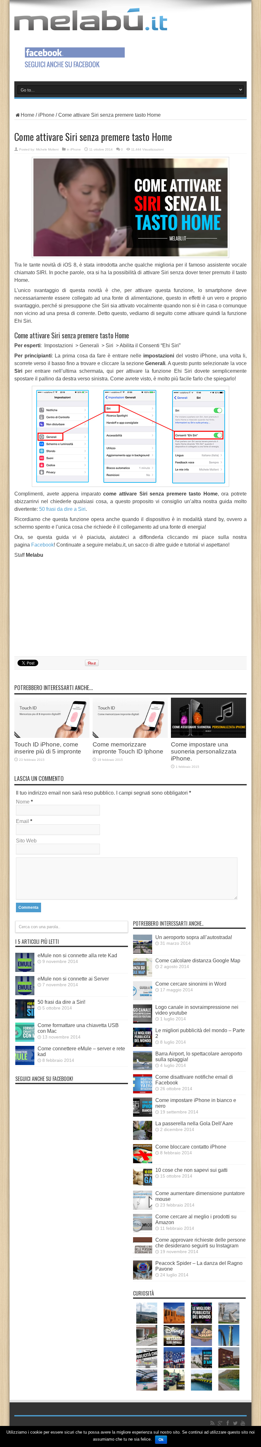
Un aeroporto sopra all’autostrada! (193, 937)
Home (27, 115)
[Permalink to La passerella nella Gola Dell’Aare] (142, 1138)
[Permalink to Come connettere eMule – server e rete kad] (24, 1063)
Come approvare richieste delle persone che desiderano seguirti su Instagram (200, 1242)
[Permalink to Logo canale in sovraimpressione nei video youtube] (142, 1022)
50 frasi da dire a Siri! (61, 1002)
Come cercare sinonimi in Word (190, 984)
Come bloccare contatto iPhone (190, 1147)
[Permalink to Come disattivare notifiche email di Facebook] (142, 1091)
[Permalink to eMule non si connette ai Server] (24, 993)
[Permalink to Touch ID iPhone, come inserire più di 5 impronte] (51, 736)
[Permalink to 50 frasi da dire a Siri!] (24, 1016)
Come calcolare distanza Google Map (197, 960)
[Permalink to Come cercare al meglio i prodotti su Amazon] (142, 1231)
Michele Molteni (47, 149)
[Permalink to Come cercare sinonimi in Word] (142, 998)
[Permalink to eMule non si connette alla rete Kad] (24, 970)
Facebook (42, 544)
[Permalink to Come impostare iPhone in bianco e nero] (142, 1115)
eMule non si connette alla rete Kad (77, 955)
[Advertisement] (130, 606)
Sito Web (26, 840)
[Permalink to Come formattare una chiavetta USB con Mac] (24, 1040)
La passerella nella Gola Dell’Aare (194, 1123)
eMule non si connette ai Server (73, 978)
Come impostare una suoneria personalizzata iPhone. (203, 751)
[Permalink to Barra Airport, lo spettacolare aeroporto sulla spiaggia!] (142, 1068)
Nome (23, 801)
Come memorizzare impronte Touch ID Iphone (128, 748)
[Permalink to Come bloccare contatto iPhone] (142, 1161)
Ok (161, 1439)
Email (22, 821)
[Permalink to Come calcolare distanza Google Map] (142, 975)
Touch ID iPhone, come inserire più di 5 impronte (47, 748)
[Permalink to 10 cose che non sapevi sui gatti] (142, 1184)
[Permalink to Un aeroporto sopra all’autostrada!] (142, 952)
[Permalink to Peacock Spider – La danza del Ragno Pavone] (142, 1278)
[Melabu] (90, 25)
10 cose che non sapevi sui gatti (191, 1170)
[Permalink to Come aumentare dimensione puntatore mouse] (142, 1208)
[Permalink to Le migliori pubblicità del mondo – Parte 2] (142, 1045)
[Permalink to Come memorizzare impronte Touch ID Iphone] (130, 736)
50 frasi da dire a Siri (62, 509)
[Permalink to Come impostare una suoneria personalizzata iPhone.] (208, 736)
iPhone (46, 115)
